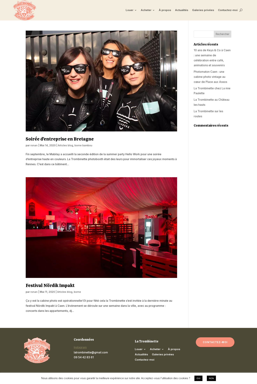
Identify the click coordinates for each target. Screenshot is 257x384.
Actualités (181, 10)
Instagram (80, 347)
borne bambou (83, 145)
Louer (129, 10)
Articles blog (65, 145)
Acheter (146, 10)
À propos (165, 10)
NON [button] (211, 378)
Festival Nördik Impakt (50, 285)
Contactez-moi (228, 10)
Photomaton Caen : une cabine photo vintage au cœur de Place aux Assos (210, 77)
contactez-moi (215, 342)
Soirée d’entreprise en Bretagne (60, 139)
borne (77, 291)
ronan (34, 145)
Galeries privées (203, 10)
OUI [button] (198, 378)
